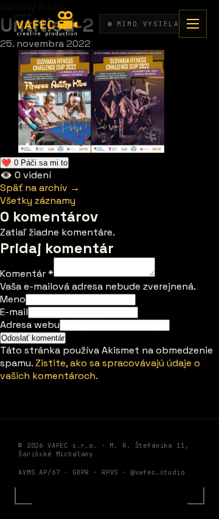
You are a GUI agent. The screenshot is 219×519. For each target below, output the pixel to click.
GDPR (80, 472)
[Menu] (193, 24)
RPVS (110, 472)
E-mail (14, 311)
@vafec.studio (158, 472)
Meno (13, 299)
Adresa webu (30, 324)
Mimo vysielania (156, 23)
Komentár (27, 273)
